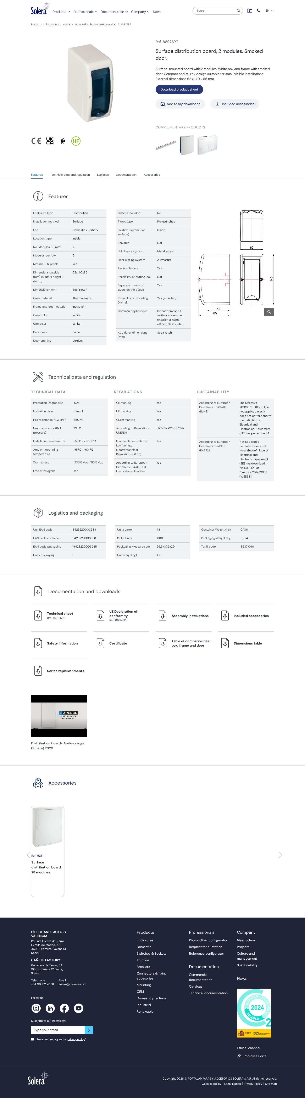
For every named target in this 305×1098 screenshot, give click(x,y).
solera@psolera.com (72, 984)
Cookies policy (211, 1084)
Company (138, 12)
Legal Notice (232, 1084)
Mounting (144, 985)
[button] (258, 10)
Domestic (144, 947)
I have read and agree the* (61, 1039)
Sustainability (247, 965)
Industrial (144, 1005)
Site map (271, 1084)
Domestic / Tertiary (151, 998)
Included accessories (238, 104)
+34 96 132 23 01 (42, 984)
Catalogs (196, 986)
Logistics (103, 175)
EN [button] (268, 10)
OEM (140, 991)
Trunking (143, 960)
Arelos (66, 24)
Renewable (145, 1011)
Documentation (112, 12)
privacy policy (76, 1039)
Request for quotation (205, 947)
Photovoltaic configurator (208, 940)
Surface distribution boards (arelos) (95, 24)
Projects (243, 947)
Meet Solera (246, 940)
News (157, 12)
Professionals (83, 12)
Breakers (143, 967)
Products (59, 12)
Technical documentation (208, 993)
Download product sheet (179, 89)
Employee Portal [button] (255, 1056)
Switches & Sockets (151, 953)
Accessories (152, 175)
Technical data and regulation (70, 175)
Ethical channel (248, 1048)
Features (37, 175)
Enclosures (52, 24)
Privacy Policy (253, 1084)
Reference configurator (206, 953)
